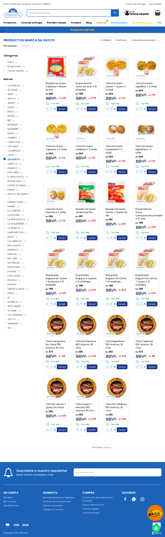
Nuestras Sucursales (53, 505)
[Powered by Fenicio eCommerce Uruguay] (156, 533)
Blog (89, 22)
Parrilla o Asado (56, 22)
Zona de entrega (31, 22)
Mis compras (10, 501)
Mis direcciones (11, 505)
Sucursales (155, 4)
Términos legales (90, 508)
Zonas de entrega (136, 4)
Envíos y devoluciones (93, 504)
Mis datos (8, 497)
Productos (10, 22)
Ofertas (101, 22)
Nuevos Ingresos (142, 22)
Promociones (119, 22)
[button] (7, 29)
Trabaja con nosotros (53, 509)
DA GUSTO (25, 46)
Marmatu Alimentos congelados (58, 497)
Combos (76, 22)
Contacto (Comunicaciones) (57, 501)
